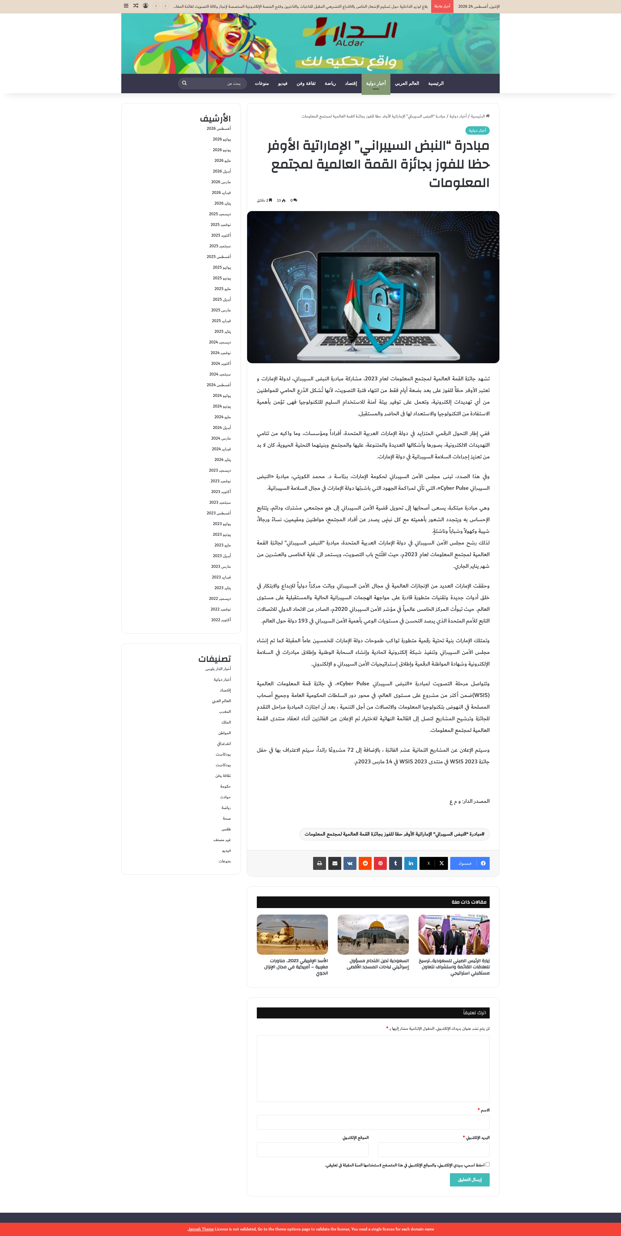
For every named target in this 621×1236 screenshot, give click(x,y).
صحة (227, 818)
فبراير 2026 (221, 192)
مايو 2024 (222, 417)
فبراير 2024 (221, 449)
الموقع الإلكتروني (356, 1137)
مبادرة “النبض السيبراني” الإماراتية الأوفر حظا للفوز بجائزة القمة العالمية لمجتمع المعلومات (393, 834)
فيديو (283, 83)
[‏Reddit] (365, 863)
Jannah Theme (201, 1229)
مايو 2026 (222, 160)
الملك (226, 722)
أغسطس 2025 (219, 256)
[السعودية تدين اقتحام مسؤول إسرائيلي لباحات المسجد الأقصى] (373, 935)
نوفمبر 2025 (221, 224)
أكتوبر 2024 (221, 363)
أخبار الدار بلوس (218, 668)
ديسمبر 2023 (220, 470)
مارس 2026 (221, 181)
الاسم (484, 1110)
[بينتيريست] (380, 863)
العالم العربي (407, 83)
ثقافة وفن (306, 83)
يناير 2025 (222, 331)
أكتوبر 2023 (221, 491)
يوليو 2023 (222, 523)
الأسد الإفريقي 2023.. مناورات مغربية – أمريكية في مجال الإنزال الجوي (296, 967)
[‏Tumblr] (395, 863)
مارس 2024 (221, 438)
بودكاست (223, 754)
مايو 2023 (222, 545)
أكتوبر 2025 (221, 235)
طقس (226, 829)
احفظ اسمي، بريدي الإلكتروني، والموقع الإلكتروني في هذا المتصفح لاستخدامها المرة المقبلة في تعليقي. (405, 1165)
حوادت (225, 797)
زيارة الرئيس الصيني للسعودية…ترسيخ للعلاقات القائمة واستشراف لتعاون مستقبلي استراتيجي (454, 967)
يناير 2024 (222, 459)
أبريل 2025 (222, 299)
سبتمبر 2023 (220, 502)
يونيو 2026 (222, 149)
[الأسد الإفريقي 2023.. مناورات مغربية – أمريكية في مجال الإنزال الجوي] (292, 935)
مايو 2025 (222, 288)
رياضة (330, 83)
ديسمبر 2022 (220, 598)
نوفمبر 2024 (221, 352)
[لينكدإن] (410, 863)
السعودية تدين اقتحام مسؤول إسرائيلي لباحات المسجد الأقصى (378, 964)
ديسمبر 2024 (220, 342)
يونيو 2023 (222, 534)
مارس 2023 (221, 566)
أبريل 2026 (222, 171)
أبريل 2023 (222, 555)
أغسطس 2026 (219, 128)
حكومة (225, 786)
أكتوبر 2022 (221, 620)
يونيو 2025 (222, 278)
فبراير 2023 (221, 577)
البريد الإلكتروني (476, 1137)
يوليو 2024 (222, 395)
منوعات (262, 83)
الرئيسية (436, 83)
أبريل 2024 (222, 427)
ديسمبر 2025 (220, 214)
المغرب (225, 711)
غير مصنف (222, 839)
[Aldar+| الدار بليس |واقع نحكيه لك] (310, 43)
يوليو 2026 (222, 139)
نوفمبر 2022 (221, 609)
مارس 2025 (221, 310)
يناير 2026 (222, 203)
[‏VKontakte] (349, 863)
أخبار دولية (376, 83)
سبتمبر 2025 (220, 246)
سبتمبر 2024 (220, 374)
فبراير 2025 (221, 320)
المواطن (224, 732)
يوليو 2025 (222, 267)
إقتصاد (351, 83)
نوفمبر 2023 (221, 481)
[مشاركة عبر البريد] (334, 863)
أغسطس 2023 (219, 513)
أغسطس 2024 (219, 384)
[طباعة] (319, 863)
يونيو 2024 (222, 406)
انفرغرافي (224, 743)
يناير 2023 (222, 587)
